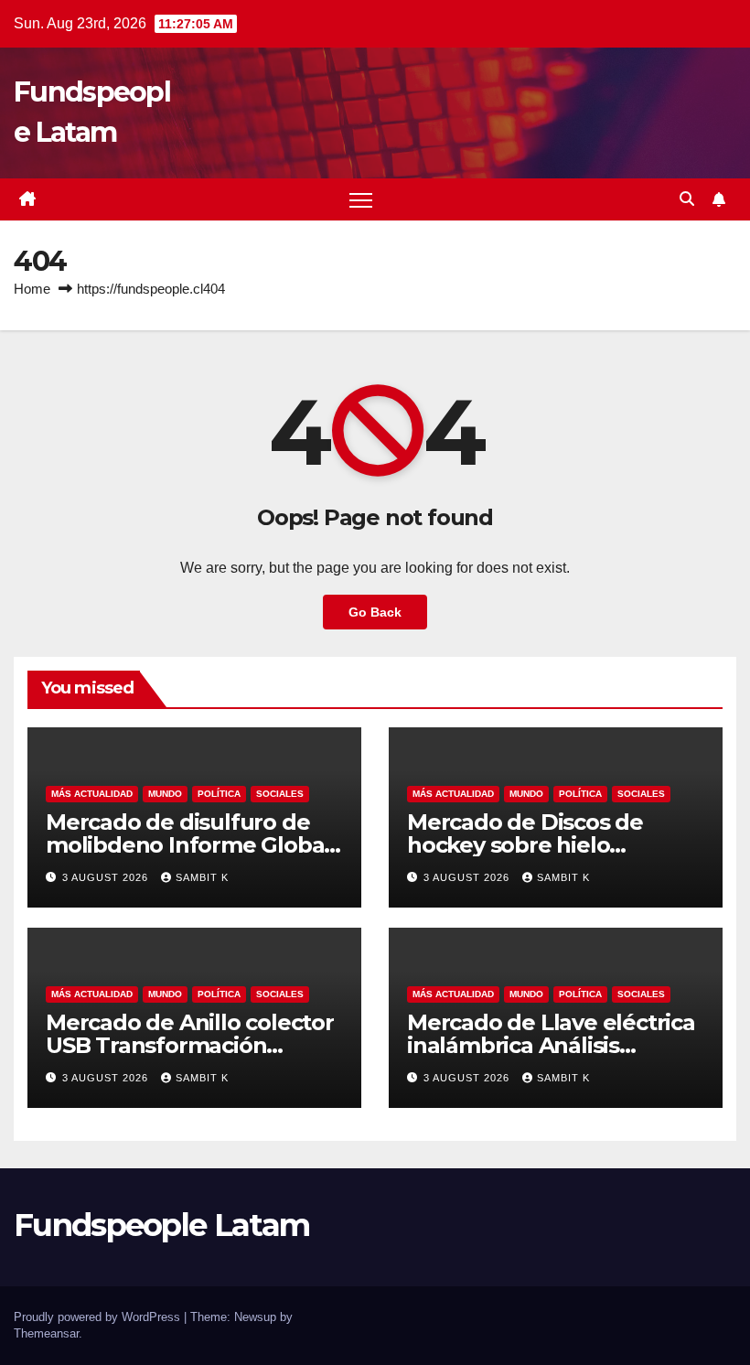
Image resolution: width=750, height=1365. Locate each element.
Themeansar (46, 1333)
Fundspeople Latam (161, 1225)
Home (32, 288)
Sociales (280, 794)
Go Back (375, 612)
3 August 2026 (107, 877)
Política (219, 794)
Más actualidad (92, 794)
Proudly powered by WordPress (99, 1317)
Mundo (165, 794)
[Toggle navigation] (360, 200)
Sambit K (202, 877)
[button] (687, 199)
